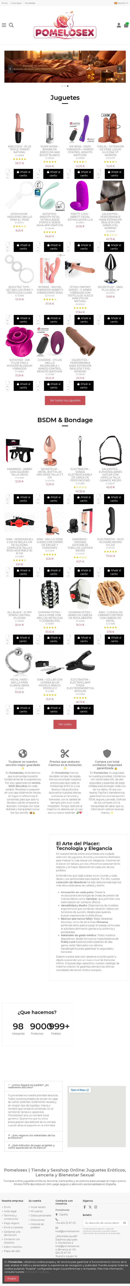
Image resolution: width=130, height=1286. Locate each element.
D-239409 (110, 231)
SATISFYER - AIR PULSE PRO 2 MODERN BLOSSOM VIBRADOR (19, 364)
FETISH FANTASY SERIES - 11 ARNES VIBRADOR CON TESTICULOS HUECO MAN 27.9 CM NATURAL (80, 294)
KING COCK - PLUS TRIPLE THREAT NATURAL (19, 149)
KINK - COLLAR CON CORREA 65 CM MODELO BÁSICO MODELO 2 (49, 684)
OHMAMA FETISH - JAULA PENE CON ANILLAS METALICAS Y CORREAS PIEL (50, 616)
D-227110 (110, 548)
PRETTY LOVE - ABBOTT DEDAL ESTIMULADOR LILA (80, 216)
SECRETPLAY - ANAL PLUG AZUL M (110, 288)
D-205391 (19, 688)
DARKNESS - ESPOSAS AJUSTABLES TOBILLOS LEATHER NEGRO (80, 545)
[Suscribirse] (124, 1223)
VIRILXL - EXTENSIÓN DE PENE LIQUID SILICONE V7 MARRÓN (110, 151)
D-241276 (49, 551)
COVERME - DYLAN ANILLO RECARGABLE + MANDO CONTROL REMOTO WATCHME (49, 365)
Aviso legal (16, 3)
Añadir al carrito (25, 173)
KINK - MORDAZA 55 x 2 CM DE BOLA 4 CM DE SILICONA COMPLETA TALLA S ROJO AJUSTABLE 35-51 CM (19, 546)
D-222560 (19, 478)
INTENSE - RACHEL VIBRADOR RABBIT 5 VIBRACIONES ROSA (50, 289)
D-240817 (19, 556)
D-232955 (80, 621)
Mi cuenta (36, 1211)
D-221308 (50, 374)
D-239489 (49, 228)
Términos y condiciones (11, 1217)
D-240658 (110, 624)
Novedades (30, 3)
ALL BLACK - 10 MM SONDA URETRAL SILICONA (19, 615)
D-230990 (80, 158)
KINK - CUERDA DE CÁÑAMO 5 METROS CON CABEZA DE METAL (110, 616)
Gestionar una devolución (12, 1233)
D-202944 (19, 222)
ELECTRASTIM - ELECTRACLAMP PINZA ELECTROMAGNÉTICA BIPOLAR (80, 685)
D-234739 (49, 480)
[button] (62, 86)
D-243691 (80, 483)
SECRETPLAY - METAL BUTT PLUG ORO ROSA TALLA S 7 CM (50, 473)
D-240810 (50, 691)
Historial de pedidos (37, 1226)
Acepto (11, 1278)
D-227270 (110, 158)
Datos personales (41, 1215)
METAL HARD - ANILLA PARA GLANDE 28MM (19, 682)
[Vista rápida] (21, 142)
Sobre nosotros (13, 1246)
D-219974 (80, 222)
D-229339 (19, 621)
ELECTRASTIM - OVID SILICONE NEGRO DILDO (110, 542)
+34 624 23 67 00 (66, 1223)
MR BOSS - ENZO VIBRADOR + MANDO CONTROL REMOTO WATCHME (80, 151)
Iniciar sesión (38, 1207)
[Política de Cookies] (37, 1271)
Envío (5, 3)
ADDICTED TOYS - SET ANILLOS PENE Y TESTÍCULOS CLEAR (19, 289)
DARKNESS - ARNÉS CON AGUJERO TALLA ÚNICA (19, 472)
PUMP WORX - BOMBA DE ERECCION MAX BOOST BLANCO (50, 151)
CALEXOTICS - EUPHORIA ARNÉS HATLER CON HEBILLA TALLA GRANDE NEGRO (110, 475)
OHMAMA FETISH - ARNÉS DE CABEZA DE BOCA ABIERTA (80, 615)
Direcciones (38, 1219)
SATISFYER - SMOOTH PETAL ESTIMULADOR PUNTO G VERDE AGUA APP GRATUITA (50, 219)
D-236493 (49, 158)
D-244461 (49, 295)
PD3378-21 (80, 304)
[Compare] (17, 142)
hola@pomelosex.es (67, 1231)
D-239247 (110, 483)
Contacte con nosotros (12, 1241)
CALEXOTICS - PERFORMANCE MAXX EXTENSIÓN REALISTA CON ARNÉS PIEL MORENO (110, 221)
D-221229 (80, 553)
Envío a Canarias (13, 1227)
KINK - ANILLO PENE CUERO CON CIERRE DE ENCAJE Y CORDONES (50, 543)
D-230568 (19, 155)
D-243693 (80, 694)
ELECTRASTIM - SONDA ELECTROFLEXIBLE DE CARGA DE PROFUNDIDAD (80, 475)
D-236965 (19, 371)
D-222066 (19, 295)
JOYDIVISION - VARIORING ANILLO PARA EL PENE (19, 216)
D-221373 (110, 293)
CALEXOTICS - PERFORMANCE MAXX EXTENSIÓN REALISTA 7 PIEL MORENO (80, 365)
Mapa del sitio (12, 1251)
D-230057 (50, 624)
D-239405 (80, 374)
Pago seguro (11, 1223)
